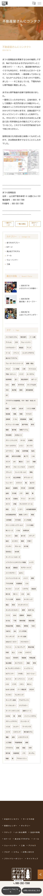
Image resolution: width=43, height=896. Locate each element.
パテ (21, 493)
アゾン (23, 498)
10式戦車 (8, 520)
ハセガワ (31, 467)
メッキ (30, 679)
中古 (7, 390)
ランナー (8, 535)
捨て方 (23, 535)
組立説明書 (17, 477)
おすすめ (21, 384)
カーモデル (30, 374)
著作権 (14, 429)
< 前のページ (8, 224)
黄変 (27, 493)
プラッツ (8, 472)
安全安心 (8, 551)
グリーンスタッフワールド (14, 525)
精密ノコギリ (23, 514)
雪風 (14, 414)
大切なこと (18, 435)
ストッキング (10, 636)
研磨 (34, 461)
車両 (13, 384)
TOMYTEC (8, 631)
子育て (29, 541)
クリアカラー (23, 705)
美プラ (26, 456)
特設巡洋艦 (9, 626)
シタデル (25, 588)
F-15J (15, 419)
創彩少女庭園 (16, 456)
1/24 (26, 583)
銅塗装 (34, 588)
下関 (14, 620)
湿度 (7, 456)
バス (23, 753)
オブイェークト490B (12, 424)
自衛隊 (8, 419)
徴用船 (26, 626)
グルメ (8, 369)
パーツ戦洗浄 (22, 689)
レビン (21, 445)
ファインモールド (20, 472)
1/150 (20, 652)
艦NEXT (8, 488)
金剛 (7, 493)
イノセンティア (20, 647)
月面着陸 (19, 583)
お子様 (26, 546)
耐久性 (8, 594)
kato (7, 384)
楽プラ (32, 482)
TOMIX (33, 626)
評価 (14, 504)
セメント (8, 679)
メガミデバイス (23, 737)
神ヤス (8, 467)
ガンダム (31, 753)
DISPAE (8, 716)
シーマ (8, 477)
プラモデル (9, 747)
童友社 (18, 599)
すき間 (14, 493)
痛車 (7, 429)
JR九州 (21, 408)
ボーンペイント (20, 679)
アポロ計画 (9, 583)
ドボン (22, 684)
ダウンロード (28, 477)
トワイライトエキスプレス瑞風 (16, 562)
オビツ (8, 504)
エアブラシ (9, 451)
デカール (18, 546)
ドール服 (32, 337)
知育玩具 (26, 530)
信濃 (28, 663)
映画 (21, 414)
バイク (21, 374)
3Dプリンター (10, 673)
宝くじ (15, 594)
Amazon (8, 657)
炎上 (13, 652)
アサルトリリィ (22, 758)
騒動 (32, 578)
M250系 (17, 551)
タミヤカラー (25, 641)
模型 (23, 747)
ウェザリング (19, 694)
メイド (25, 578)
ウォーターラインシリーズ (14, 363)
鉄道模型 (16, 753)
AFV (14, 461)
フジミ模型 (29, 525)
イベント (16, 353)
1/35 (22, 594)
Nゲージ (10, 247)
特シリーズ (9, 530)
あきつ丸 (31, 610)
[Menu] (39, 3)
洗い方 (8, 498)
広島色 (30, 440)
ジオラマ (28, 652)
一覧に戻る (21, 224)
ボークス (31, 498)
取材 (7, 541)
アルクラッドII (24, 700)
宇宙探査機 (18, 742)
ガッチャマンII (23, 604)
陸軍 (23, 610)
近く (16, 379)
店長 (7, 408)
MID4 (14, 615)
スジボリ (8, 694)
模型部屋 (31, 620)
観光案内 (23, 337)
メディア (31, 535)
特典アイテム (24, 429)
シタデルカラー (11, 347)
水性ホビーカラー (11, 641)
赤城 (17, 451)
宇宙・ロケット (11, 374)
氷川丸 (8, 620)
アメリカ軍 (9, 599)
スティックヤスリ (11, 721)
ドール (9, 255)
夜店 (7, 509)
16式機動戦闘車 (31, 509)
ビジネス (15, 541)
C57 (7, 395)
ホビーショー (31, 673)
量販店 (15, 567)
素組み (29, 615)
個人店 (8, 567)
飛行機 (8, 753)
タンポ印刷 (22, 631)
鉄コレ (29, 684)
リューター (9, 482)
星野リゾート (27, 710)
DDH (15, 631)
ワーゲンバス (26, 726)
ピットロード (25, 721)
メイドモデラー (11, 573)
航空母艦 (25, 451)
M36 (28, 594)
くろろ (14, 684)
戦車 (30, 419)
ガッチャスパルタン (12, 610)
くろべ (20, 509)
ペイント (8, 647)
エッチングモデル (28, 353)
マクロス (29, 414)
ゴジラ (8, 732)
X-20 (7, 684)
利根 (7, 652)
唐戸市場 (25, 424)
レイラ (31, 562)
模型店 (21, 347)
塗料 (13, 737)
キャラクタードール (26, 504)
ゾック (17, 588)
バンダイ (8, 546)
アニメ (29, 347)
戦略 (22, 541)
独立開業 (8, 663)
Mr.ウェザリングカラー (13, 668)
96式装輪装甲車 (11, 514)
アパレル (8, 342)
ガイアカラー (19, 663)
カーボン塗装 (22, 636)
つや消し (20, 673)
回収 (16, 535)
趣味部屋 (22, 620)
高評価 (14, 390)
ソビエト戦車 (31, 408)
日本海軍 (31, 488)
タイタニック (28, 599)
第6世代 (15, 657)
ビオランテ (17, 732)
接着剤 (15, 488)
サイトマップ (32, 858)
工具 (8, 264)
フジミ (8, 615)
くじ (13, 509)
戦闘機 (24, 657)
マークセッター (11, 705)
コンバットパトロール (13, 578)
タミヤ (8, 461)
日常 (30, 747)
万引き (23, 488)
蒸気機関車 (29, 390)
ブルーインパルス (19, 467)
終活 (13, 604)
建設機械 (23, 419)
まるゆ (32, 689)
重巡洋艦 (31, 647)
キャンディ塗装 (11, 700)
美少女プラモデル (13, 251)
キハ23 (23, 440)
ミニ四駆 (16, 369)
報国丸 (18, 626)
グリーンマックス (11, 440)
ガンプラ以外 (31, 384)
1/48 (33, 456)
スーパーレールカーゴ (13, 557)
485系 (14, 408)
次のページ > (35, 224)
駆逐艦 (8, 414)
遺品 (7, 604)
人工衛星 (8, 742)
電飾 (7, 737)
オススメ (19, 482)
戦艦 (7, 758)
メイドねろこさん (11, 337)
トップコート (28, 668)
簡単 (21, 390)
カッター (16, 726)
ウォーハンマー (12, 260)
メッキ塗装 (27, 520)
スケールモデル (11, 445)
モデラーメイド (26, 567)
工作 (16, 342)
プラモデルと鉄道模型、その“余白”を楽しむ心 (21, 402)
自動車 (21, 615)
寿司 (32, 424)
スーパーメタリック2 (12, 710)
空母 (34, 663)
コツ (28, 461)
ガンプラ (29, 445)
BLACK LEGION (10, 689)
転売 (33, 451)
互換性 (15, 498)
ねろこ (21, 573)
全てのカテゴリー (13, 243)
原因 (19, 716)
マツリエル (32, 369)
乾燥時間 (8, 379)
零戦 (31, 472)
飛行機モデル (28, 732)
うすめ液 (18, 520)
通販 (26, 742)
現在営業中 (24, 379)
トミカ (8, 726)
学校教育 (8, 435)
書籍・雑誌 (29, 363)
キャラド (8, 588)
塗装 (17, 747)
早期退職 (32, 657)
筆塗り (21, 461)
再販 (32, 514)
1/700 (18, 530)
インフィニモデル (30, 716)
